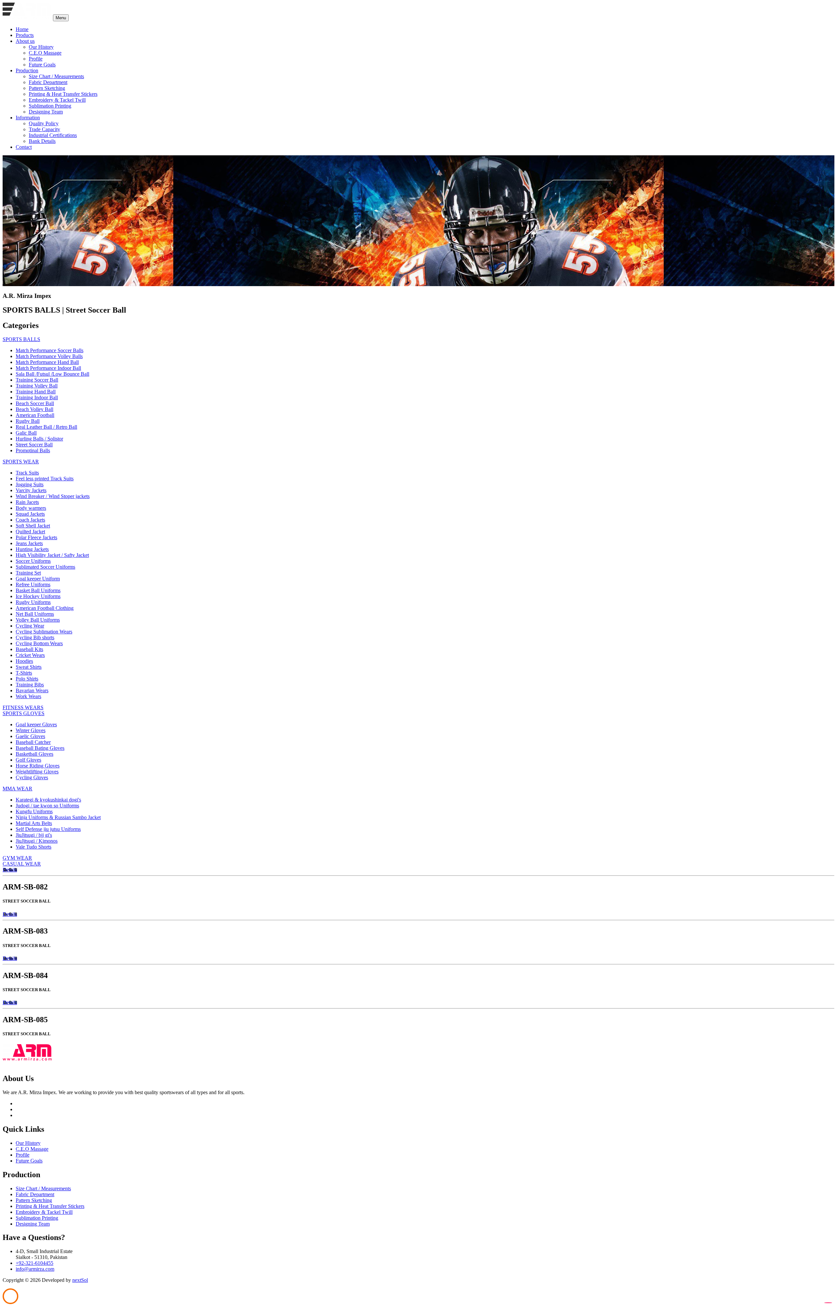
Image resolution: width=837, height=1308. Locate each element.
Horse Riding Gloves (38, 765)
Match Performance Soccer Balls (49, 350)
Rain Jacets (27, 502)
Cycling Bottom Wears (39, 643)
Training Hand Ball (36, 391)
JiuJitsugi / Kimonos (37, 841)
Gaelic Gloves (30, 736)
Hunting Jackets (32, 549)
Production (27, 70)
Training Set (28, 573)
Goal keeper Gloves (36, 724)
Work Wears (28, 696)
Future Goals (42, 64)
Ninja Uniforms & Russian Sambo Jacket (58, 817)
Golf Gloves (28, 760)
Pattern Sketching (47, 88)
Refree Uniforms (33, 584)
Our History (41, 47)
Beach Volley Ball (34, 409)
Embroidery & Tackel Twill (57, 100)
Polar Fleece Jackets (36, 537)
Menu (61, 17)
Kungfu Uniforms (34, 811)
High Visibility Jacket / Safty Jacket (52, 555)
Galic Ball (26, 433)
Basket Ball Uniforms (38, 590)
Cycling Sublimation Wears (44, 631)
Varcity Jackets (31, 490)
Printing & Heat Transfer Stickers (63, 94)
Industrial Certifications (53, 135)
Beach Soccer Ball (35, 403)
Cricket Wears (30, 655)
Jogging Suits (29, 484)
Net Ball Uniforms (35, 614)
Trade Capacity (44, 129)
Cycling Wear (30, 625)
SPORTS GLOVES (23, 713)
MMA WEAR (17, 788)
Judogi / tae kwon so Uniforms (47, 805)
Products (25, 35)
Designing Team (46, 111)
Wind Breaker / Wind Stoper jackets (53, 496)
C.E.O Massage (45, 53)
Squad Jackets (30, 514)
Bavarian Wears (32, 690)
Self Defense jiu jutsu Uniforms (48, 829)
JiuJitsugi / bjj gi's (34, 835)
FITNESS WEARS (23, 707)
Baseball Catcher (33, 742)
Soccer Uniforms (33, 561)
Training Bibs (30, 684)
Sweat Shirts (29, 667)
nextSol (80, 1280)
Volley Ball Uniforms (38, 620)
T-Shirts (24, 673)
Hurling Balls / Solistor (39, 438)
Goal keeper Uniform (38, 578)
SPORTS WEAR (21, 461)
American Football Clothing (45, 608)
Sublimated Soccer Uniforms (45, 567)
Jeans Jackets (29, 543)
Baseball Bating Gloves (40, 748)
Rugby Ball (28, 421)
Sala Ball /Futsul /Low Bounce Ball (52, 374)
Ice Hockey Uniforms (38, 596)
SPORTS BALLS (21, 339)
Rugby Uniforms (33, 602)
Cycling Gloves (32, 777)
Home (22, 29)
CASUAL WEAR (22, 864)
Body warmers (31, 508)
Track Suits (27, 472)
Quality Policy (44, 123)
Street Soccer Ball (34, 444)
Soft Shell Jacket (33, 525)
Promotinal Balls (33, 450)
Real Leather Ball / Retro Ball (46, 427)
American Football (35, 415)
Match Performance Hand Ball (47, 362)
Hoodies (24, 661)
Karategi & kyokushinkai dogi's (48, 799)
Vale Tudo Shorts (33, 847)
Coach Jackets (30, 520)
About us (25, 41)
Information (28, 117)
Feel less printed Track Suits (45, 478)
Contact (24, 147)
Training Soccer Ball (37, 380)
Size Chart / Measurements (56, 76)
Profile (36, 58)
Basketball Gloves (34, 754)
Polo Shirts (27, 678)
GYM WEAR (17, 858)
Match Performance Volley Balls (49, 356)
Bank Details (42, 141)
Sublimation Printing (50, 106)
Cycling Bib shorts (35, 637)
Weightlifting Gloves (37, 771)
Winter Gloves (30, 730)
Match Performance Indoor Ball (48, 368)
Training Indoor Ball (37, 397)
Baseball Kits (29, 649)
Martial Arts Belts (34, 823)
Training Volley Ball (37, 385)
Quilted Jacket (30, 531)
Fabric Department (48, 82)
